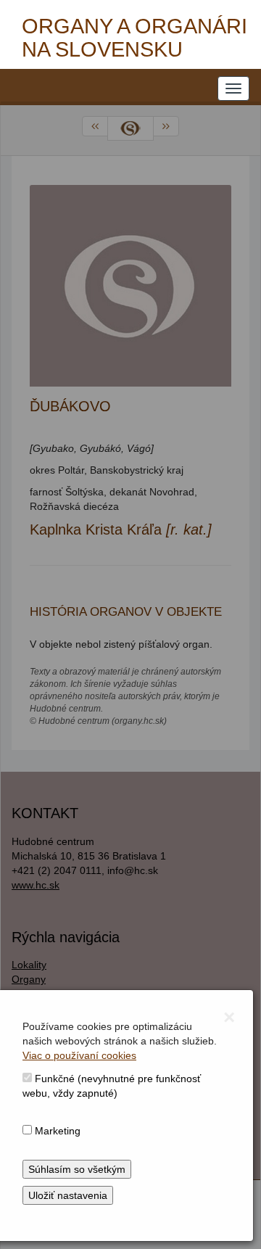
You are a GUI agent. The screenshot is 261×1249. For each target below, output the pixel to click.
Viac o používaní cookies (79, 1055)
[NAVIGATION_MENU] (233, 88)
